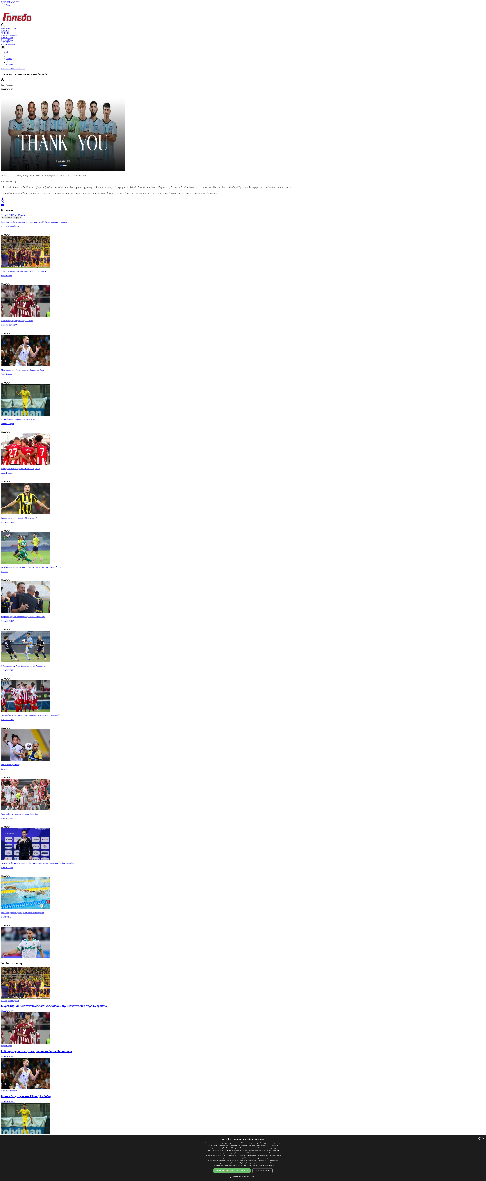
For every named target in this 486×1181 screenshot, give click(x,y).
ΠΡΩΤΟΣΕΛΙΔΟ (8, 2)
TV (17, 2)
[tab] (7, 217)
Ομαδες (9, 59)
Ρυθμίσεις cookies (251, 1165)
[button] (243, 1176)
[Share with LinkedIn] (2, 204)
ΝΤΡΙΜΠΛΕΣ (7, 40)
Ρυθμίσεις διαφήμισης (247, 1163)
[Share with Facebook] (2, 198)
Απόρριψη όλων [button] (262, 1171)
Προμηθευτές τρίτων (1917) (240, 1153)
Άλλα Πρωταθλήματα (10, 1000)
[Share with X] (2, 201)
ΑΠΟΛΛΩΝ (11, 64)
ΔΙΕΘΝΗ (5, 33)
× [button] (483, 1138)
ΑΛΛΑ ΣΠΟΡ (7, 37)
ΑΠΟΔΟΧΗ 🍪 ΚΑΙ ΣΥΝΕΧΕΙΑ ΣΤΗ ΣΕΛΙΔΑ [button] (232, 1171)
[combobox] (479, 1138)
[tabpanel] (243, 589)
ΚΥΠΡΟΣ (5, 31)
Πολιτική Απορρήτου (266, 1165)
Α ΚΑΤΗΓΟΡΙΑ (7, 69)
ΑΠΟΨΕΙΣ (5, 42)
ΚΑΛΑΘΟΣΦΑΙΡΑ (9, 35)
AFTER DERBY (8, 44)
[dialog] (243, 1158)
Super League (6, 1046)
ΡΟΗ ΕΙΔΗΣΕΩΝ (8, 28)
